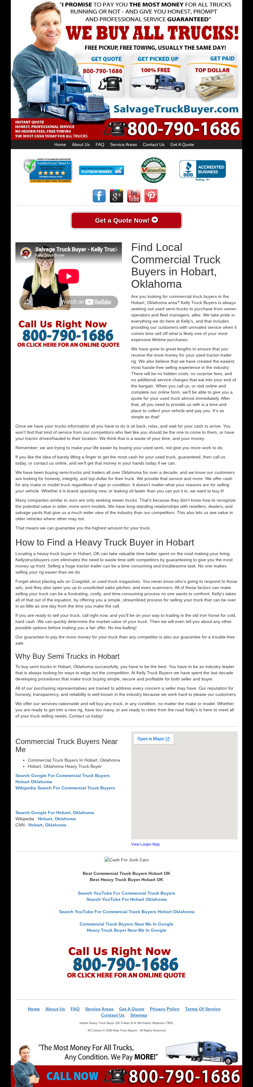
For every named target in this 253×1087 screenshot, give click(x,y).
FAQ (100, 144)
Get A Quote (182, 144)
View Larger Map (145, 844)
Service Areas (123, 144)
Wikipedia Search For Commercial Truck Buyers (65, 787)
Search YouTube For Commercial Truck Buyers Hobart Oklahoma (126, 911)
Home (60, 144)
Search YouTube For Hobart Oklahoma (126, 899)
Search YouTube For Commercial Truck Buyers (126, 893)
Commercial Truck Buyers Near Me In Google (126, 924)
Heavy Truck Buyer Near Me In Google (126, 930)
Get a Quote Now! (123, 220)
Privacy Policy (165, 1008)
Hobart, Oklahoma (57, 818)
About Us (81, 144)
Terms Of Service (203, 1008)
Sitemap (138, 1015)
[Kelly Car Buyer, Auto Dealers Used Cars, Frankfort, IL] (203, 171)
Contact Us (153, 144)
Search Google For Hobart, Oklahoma (54, 812)
